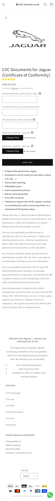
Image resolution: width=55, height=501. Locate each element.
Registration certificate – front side (16, 133)
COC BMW (10, 405)
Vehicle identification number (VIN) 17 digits (20, 93)
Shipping (14, 88)
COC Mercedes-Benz (15, 412)
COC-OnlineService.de (23, 496)
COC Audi (10, 399)
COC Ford (10, 418)
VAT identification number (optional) (17, 119)
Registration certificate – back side (16, 146)
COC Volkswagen (13, 393)
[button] (3, 4)
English (26, 476)
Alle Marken (11, 425)
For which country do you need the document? (20, 107)
